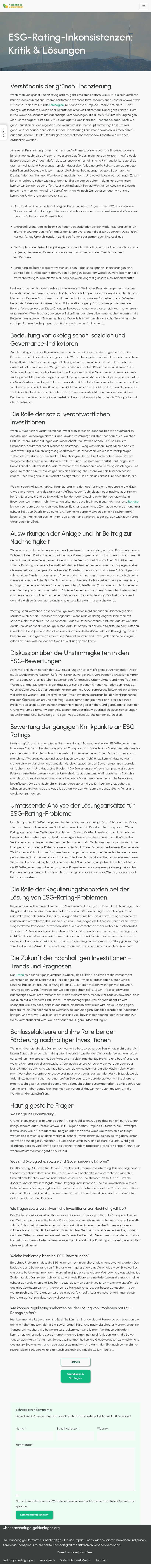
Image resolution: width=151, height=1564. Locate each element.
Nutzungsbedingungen (18, 1560)
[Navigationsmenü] (144, 6)
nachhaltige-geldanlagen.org (36, 1527)
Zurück (75, 1361)
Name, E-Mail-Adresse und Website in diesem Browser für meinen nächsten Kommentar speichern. (75, 1503)
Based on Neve (67, 1552)
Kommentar (25, 1444)
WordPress (87, 1552)
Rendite (133, 501)
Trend (20, 975)
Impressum (47, 1560)
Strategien (56, 105)
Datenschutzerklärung (75, 1560)
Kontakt (101, 1560)
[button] (3, 132)
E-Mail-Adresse (67, 1428)
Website (102, 1428)
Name (21, 1428)
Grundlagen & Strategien (75, 1376)
